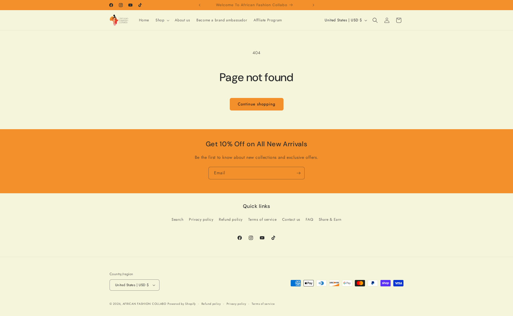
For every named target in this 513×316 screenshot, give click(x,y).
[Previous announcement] (199, 5)
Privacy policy (201, 219)
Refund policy (231, 219)
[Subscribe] (298, 173)
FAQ (309, 219)
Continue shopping (256, 104)
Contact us (291, 219)
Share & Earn (330, 219)
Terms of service (262, 219)
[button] (162, 20)
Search (178, 219)
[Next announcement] (313, 5)
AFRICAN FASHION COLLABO (144, 304)
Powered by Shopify (182, 304)
